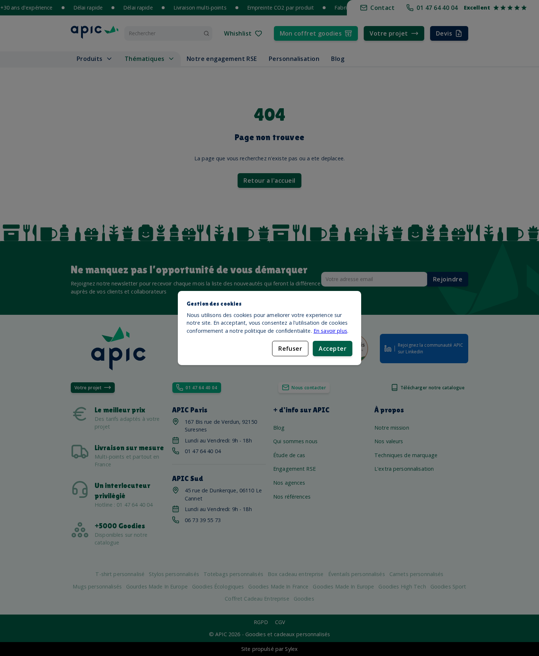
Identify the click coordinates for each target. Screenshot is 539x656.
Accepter (332, 349)
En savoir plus (330, 330)
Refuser (290, 349)
